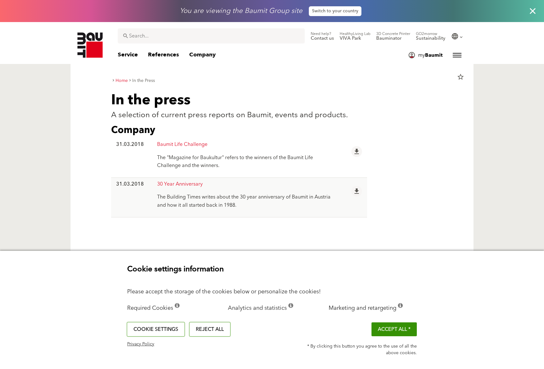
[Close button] (532, 11)
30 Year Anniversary (180, 184)
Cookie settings (155, 329)
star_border (460, 77)
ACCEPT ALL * (394, 329)
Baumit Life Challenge (182, 144)
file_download (356, 151)
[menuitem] (322, 36)
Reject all (210, 329)
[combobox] (211, 35)
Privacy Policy (140, 344)
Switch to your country (335, 11)
